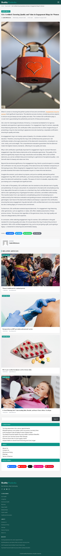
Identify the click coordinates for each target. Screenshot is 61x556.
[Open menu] (58, 2)
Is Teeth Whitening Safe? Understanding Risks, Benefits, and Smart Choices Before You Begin (27, 410)
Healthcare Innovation (6, 515)
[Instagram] (9, 489)
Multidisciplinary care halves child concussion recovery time (20, 430)
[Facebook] (2, 489)
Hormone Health (5, 502)
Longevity (3, 499)
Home (2, 6)
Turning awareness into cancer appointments (16, 428)
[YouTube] (6, 489)
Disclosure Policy (8, 452)
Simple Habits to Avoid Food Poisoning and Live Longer (19, 440)
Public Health (4, 512)
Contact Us (6, 450)
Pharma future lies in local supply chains (15, 438)
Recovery (3, 504)
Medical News (4, 509)
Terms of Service (7, 456)
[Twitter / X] (4, 489)
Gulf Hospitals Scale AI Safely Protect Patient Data (17, 432)
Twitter (19, 233)
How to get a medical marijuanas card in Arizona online (17, 370)
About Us (5, 448)
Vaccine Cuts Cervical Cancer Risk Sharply (15, 436)
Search (56, 419)
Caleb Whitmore (7, 17)
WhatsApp (28, 233)
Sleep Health (8, 6)
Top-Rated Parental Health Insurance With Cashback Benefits (21, 434)
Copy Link (38, 233)
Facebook (10, 233)
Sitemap (5, 454)
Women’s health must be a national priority (14, 288)
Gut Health (4, 496)
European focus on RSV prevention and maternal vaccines (18, 329)
